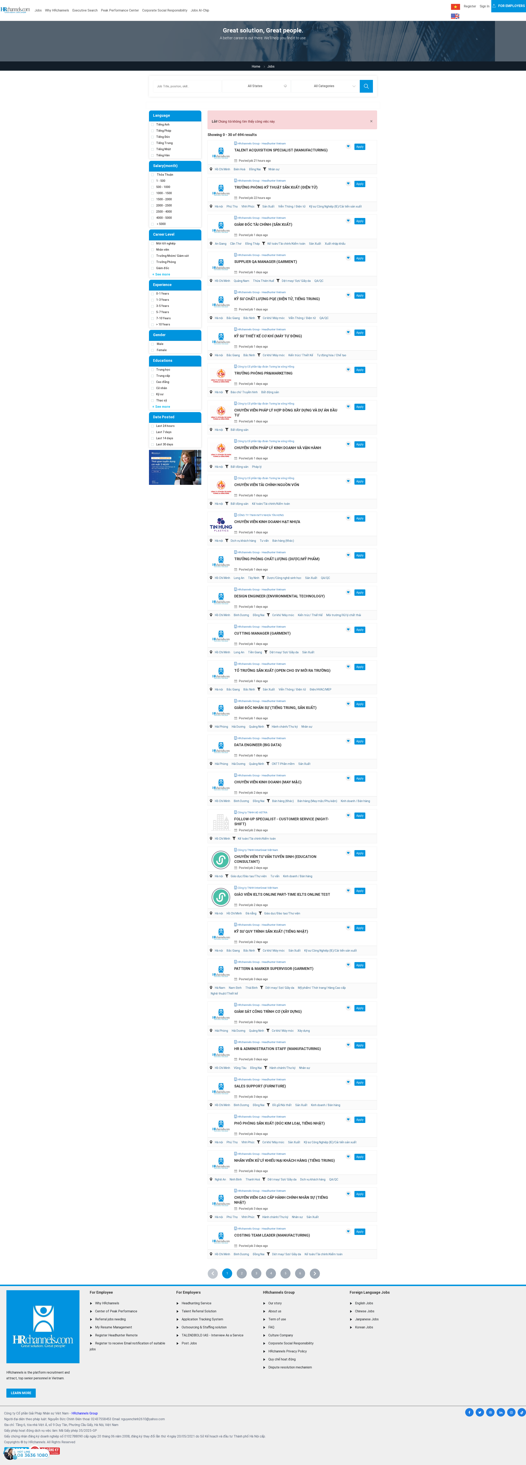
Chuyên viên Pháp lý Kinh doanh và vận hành (277, 448)
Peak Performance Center (120, 10)
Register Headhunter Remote (116, 1335)
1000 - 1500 (164, 193)
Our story (275, 1303)
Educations (162, 360)
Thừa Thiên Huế (263, 280)
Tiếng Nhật (163, 149)
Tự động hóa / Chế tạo (331, 355)
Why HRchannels (57, 10)
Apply (359, 146)
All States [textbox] (255, 86)
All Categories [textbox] (324, 86)
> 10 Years (163, 324)
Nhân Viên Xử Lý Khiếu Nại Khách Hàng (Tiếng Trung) (284, 1160)
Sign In (484, 6)
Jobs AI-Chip (200, 10)
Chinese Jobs (364, 1311)
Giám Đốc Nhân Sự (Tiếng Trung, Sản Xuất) (275, 707)
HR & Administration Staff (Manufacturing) (277, 1049)
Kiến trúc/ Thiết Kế (300, 355)
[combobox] (256, 86)
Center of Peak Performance (116, 1311)
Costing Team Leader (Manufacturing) (272, 1235)
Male (159, 344)
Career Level (163, 234)
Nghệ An (220, 1179)
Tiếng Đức (163, 136)
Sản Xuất (268, 206)
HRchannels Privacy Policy (287, 1351)
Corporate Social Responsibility (164, 10)
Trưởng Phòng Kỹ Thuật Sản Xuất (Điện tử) (276, 187)
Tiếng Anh (163, 124)
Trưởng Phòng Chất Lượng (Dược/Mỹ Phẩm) (277, 559)
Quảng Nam (241, 280)
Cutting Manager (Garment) (262, 633)
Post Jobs (189, 1343)
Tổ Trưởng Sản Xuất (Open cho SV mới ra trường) (282, 670)
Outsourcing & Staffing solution (204, 1327)
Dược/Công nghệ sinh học (284, 578)
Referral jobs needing (110, 1319)
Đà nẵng (251, 913)
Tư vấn (264, 540)
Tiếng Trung (164, 143)
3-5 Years (162, 306)
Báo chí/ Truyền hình (244, 392)
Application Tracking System (202, 1319)
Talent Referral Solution (199, 1311)
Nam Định (235, 987)
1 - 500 (160, 180)
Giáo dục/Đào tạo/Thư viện (249, 876)
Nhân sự (274, 169)
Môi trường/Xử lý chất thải (343, 615)
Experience (162, 284)
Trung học (163, 369)
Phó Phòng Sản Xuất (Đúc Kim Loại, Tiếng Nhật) (279, 1123)
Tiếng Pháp (163, 130)
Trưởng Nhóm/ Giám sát (172, 255)
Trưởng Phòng (166, 262)
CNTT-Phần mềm (283, 763)
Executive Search (85, 10)
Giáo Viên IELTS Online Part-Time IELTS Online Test (282, 894)
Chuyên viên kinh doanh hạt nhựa (267, 522)
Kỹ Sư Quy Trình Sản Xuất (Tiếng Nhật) (271, 931)
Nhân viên (162, 249)
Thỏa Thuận (164, 174)
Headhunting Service (196, 1303)
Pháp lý (257, 466)
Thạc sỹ (161, 400)
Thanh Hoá (253, 1179)
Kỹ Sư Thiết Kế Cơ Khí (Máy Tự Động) (268, 336)
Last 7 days (164, 432)
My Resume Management (113, 1327)
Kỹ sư (160, 394)
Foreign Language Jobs (370, 1292)
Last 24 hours (165, 426)
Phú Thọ (232, 206)
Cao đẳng (162, 382)
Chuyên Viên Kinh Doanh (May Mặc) (268, 782)
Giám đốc (162, 268)
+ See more (161, 274)
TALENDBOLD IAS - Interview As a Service (212, 1335)
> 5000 (161, 224)
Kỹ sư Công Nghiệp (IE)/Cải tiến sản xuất (335, 206)
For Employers (188, 1292)
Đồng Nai (255, 169)
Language (161, 115)
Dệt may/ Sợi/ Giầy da (296, 280)
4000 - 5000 (164, 217)
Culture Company (280, 1335)
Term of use (277, 1319)
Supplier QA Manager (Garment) (265, 261)
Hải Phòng (221, 726)
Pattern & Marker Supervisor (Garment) (274, 968)
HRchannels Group (279, 1292)
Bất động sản (270, 392)
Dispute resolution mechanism (290, 1367)
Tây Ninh (253, 578)
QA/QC (318, 280)
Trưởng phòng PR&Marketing (263, 373)
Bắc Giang (233, 318)
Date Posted (163, 417)
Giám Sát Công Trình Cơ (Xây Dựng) (268, 1011)
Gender (159, 335)
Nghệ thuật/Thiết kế (224, 993)
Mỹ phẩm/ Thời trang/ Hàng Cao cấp (322, 987)
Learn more (21, 1393)
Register (470, 6)
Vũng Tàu (240, 1068)
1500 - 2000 (164, 199)
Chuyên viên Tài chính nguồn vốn (266, 485)
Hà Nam (220, 987)
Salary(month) (165, 166)
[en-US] (455, 16)
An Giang (220, 243)
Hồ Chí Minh (222, 169)
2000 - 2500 (164, 205)
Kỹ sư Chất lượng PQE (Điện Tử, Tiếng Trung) (277, 299)
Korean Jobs (364, 1327)
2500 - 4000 (164, 211)
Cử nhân (161, 388)
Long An (239, 578)
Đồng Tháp (252, 243)
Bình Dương (241, 615)
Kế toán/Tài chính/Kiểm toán (286, 243)
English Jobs (364, 1303)
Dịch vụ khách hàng (243, 540)
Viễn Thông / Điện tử (292, 206)
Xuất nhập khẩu (335, 243)
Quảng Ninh (256, 726)
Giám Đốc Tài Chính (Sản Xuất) (263, 224)
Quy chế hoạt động (282, 1359)
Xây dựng (304, 1030)
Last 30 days (164, 444)
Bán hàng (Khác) (283, 540)
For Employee (101, 1292)
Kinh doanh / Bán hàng (355, 801)
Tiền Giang (255, 652)
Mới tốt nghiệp (165, 243)
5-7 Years (162, 312)
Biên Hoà (239, 169)
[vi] (455, 7)
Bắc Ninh (249, 318)
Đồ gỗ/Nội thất (282, 1105)
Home (256, 66)
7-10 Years (163, 318)
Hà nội (219, 206)
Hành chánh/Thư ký (285, 726)
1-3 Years (162, 299)
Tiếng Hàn (163, 155)
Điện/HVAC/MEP (320, 689)
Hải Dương (238, 726)
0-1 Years (162, 293)
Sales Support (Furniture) (260, 1086)
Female (161, 350)
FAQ (271, 1327)
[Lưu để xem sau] (348, 146)
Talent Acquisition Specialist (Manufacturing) (281, 150)
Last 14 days (164, 438)
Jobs (38, 10)
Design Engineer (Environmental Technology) (279, 596)
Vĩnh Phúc (248, 206)
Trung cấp (163, 375)
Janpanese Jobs (367, 1319)
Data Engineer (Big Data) (257, 745)
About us (274, 1311)
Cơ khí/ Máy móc (274, 318)
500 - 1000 (163, 187)
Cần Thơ (235, 243)
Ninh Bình (236, 1179)
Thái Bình (251, 987)
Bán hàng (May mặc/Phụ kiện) (317, 801)
